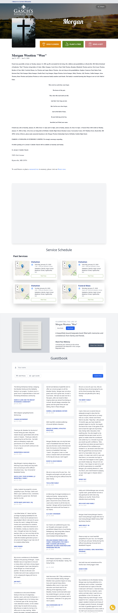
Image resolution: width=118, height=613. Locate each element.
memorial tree (34, 169)
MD (36, 272)
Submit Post (98, 376)
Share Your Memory (96, 345)
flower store (62, 169)
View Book (60, 328)
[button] (22, 266)
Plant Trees (43, 276)
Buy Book (70, 328)
